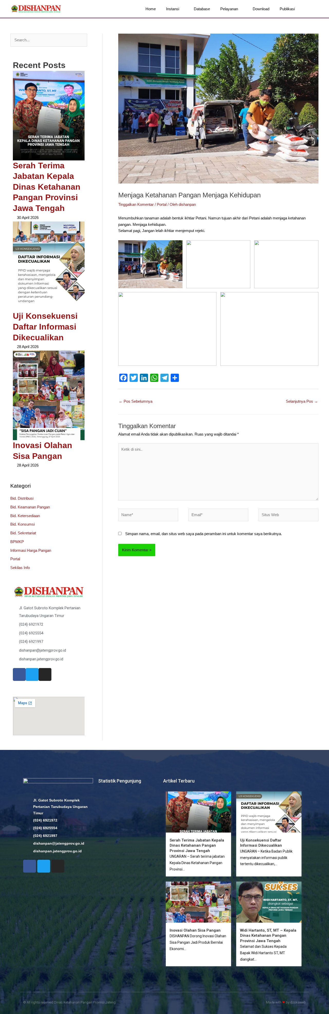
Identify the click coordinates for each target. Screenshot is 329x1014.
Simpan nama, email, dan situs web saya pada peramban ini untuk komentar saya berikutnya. (203, 534)
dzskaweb (298, 1002)
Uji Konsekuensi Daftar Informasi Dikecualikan (45, 326)
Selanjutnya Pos (302, 401)
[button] (311, 9)
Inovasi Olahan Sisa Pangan (195, 930)
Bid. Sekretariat (23, 533)
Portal (15, 559)
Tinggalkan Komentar (136, 204)
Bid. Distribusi (21, 498)
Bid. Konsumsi (22, 524)
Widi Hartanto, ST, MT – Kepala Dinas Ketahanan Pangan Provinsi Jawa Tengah (268, 935)
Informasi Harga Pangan (30, 550)
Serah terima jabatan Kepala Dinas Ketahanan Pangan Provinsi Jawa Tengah (46, 187)
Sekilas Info (20, 567)
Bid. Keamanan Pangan (30, 507)
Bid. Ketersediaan (25, 516)
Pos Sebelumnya (135, 401)
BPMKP (17, 541)
